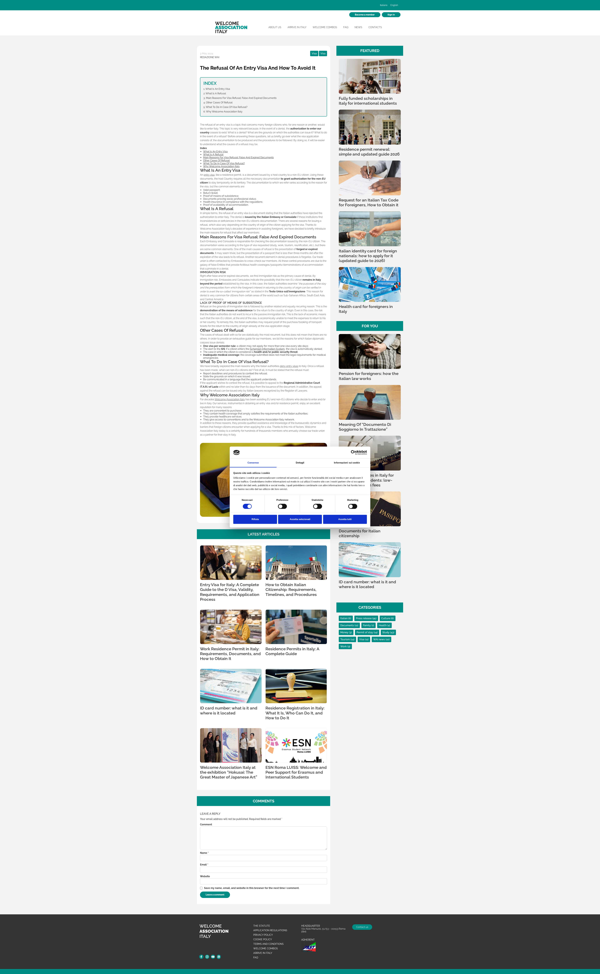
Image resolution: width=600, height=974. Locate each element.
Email (204, 864)
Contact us (362, 927)
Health (383, 625)
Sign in (391, 14)
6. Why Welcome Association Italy (222, 111)
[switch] (282, 506)
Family (367, 625)
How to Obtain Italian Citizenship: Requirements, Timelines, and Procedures (291, 589)
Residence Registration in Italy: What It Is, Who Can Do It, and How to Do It (295, 713)
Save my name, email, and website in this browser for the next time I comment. (251, 888)
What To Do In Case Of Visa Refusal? (224, 163)
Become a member (365, 14)
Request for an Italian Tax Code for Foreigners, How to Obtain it (368, 202)
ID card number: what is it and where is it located (228, 710)
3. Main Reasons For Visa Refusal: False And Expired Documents (240, 98)
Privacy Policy (263, 934)
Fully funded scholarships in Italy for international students (368, 101)
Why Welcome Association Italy (221, 166)
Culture (386, 618)
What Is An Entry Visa (215, 151)
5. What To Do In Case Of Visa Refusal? (225, 107)
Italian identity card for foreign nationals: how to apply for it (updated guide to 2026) (368, 256)
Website (205, 876)
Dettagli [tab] (300, 462)
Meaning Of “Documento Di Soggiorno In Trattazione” (365, 427)
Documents (347, 625)
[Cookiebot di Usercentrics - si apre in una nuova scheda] (353, 452)
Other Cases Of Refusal (216, 160)
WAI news (379, 639)
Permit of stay (365, 632)
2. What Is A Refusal (214, 93)
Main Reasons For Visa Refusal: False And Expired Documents (238, 157)
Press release (364, 618)
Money (344, 632)
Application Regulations (270, 930)
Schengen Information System (267, 348)
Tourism (345, 639)
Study (386, 632)
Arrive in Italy (297, 27)
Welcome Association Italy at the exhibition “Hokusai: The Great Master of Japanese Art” (228, 772)
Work (343, 646)
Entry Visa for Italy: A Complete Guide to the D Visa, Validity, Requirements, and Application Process (229, 592)
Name (204, 852)
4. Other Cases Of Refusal (217, 102)
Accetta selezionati (300, 519)
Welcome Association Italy (230, 399)
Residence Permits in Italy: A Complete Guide (292, 651)
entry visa (209, 174)
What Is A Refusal (213, 154)
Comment (206, 824)
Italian (344, 618)
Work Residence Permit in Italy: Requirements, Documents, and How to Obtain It (230, 654)
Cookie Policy (262, 939)
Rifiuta (255, 519)
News (358, 27)
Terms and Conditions (268, 943)
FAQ (345, 27)
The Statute (261, 925)
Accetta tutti (345, 519)
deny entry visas (289, 366)
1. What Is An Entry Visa (216, 88)
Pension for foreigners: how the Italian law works (368, 376)
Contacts (375, 27)
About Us (274, 27)
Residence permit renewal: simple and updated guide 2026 (369, 151)
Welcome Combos (325, 27)
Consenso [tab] (253, 462)
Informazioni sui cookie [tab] (347, 462)
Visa (314, 53)
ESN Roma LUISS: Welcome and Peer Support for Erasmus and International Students (296, 772)
